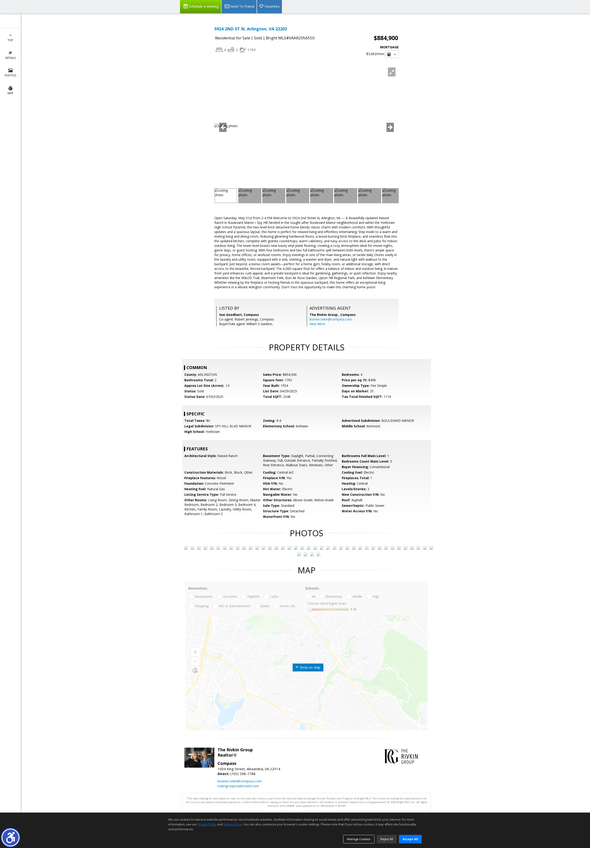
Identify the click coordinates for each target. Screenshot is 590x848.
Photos (10, 75)
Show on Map (309, 667)
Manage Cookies (359, 839)
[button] (10, 837)
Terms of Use (232, 824)
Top (10, 40)
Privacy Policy (207, 824)
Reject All (387, 839)
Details (10, 58)
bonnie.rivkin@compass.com (331, 319)
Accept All (410, 839)
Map (10, 93)
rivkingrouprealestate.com (238, 786)
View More (317, 324)
